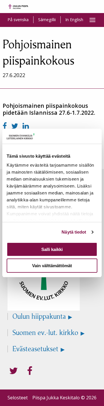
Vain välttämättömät (52, 265)
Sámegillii (47, 19)
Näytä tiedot (74, 232)
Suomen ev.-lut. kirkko (45, 332)
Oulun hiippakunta (39, 316)
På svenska (18, 19)
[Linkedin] (26, 126)
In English (74, 19)
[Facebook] (6, 126)
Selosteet (18, 397)
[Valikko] (92, 20)
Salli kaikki (52, 249)
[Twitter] (15, 126)
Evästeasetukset (35, 348)
